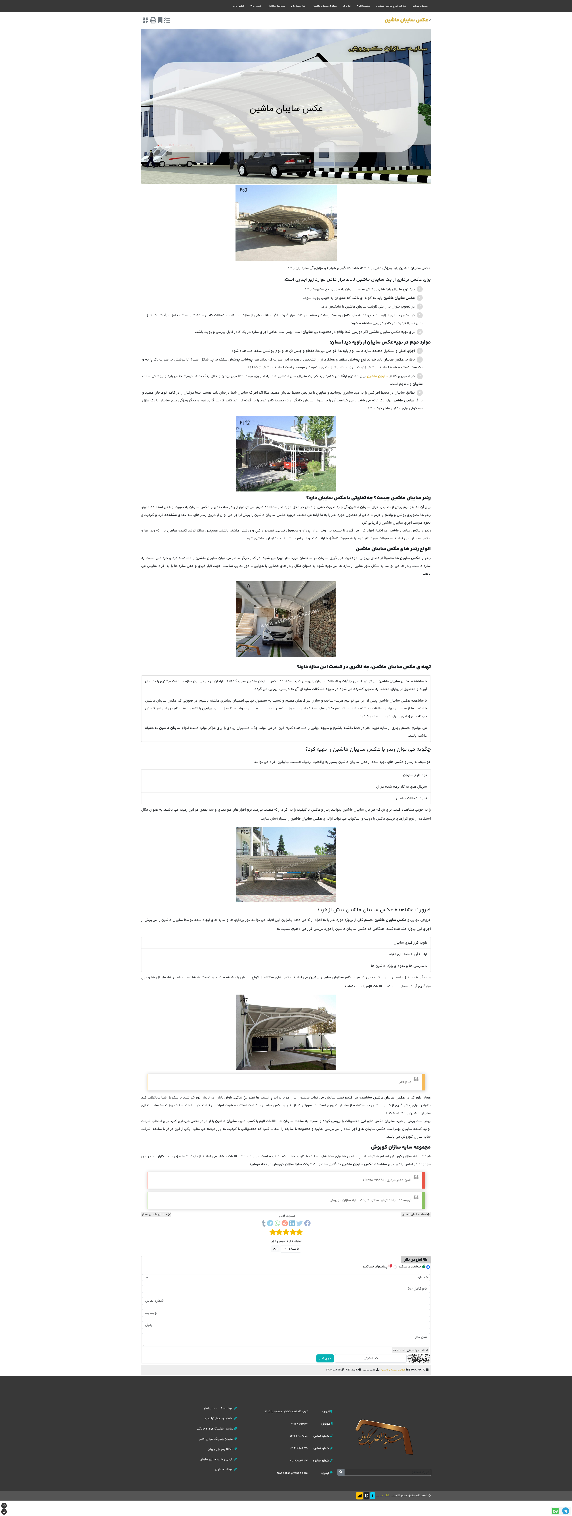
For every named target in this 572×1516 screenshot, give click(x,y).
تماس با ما (238, 6)
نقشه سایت (383, 1495)
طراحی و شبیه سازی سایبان (217, 1459)
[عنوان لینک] (384, 1437)
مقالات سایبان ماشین (325, 6)
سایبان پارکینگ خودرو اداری (216, 1439)
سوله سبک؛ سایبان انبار (219, 1408)
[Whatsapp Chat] (555, 1511)
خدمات (347, 6)
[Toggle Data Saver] (359, 1495)
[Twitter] (299, 1224)
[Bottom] (4, 1512)
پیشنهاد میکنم (409, 1266)
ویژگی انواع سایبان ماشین (391, 6)
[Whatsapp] (277, 1224)
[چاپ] (153, 21)
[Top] (4, 1506)
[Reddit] (285, 1224)
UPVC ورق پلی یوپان (221, 1449)
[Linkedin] (292, 1224)
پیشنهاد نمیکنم (376, 1266)
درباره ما (256, 6)
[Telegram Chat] (565, 1511)
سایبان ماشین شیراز (155, 1214)
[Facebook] (307, 1224)
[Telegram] (270, 1224)
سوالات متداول (276, 6)
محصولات (364, 6)
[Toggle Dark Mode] (366, 1495)
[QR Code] (145, 21)
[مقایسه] (167, 21)
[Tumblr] (263, 1224)
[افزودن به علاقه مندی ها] (160, 21)
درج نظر (325, 1358)
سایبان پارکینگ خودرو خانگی (215, 1429)
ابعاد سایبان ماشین (414, 1214)
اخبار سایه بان (298, 6)
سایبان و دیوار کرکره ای (219, 1418)
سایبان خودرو (420, 6)
